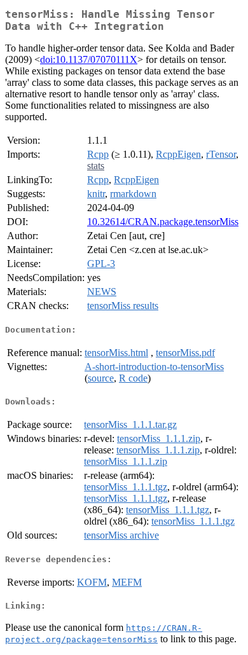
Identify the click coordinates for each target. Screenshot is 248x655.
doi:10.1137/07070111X (88, 59)
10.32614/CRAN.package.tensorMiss (162, 221)
